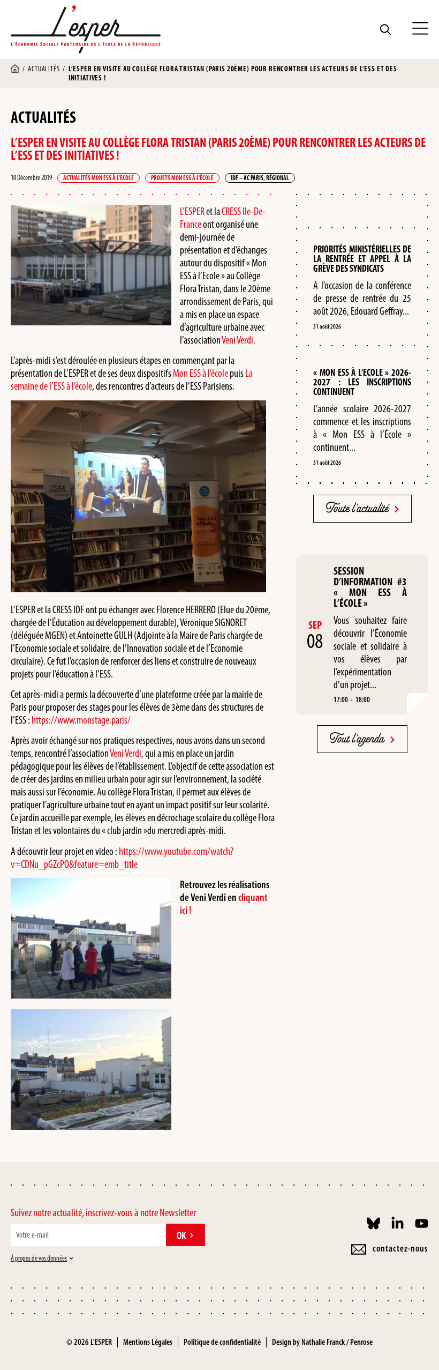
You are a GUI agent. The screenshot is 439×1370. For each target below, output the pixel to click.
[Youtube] (421, 1223)
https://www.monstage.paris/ (81, 719)
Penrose (361, 1342)
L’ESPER (192, 211)
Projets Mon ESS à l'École (182, 178)
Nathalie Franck (323, 1342)
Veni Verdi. (238, 339)
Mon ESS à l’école (200, 373)
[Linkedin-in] (397, 1223)
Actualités (43, 68)
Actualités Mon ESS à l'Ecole (98, 178)
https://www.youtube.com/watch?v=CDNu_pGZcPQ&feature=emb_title (122, 857)
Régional (277, 178)
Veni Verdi (125, 753)
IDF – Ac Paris (247, 178)
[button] (420, 29)
